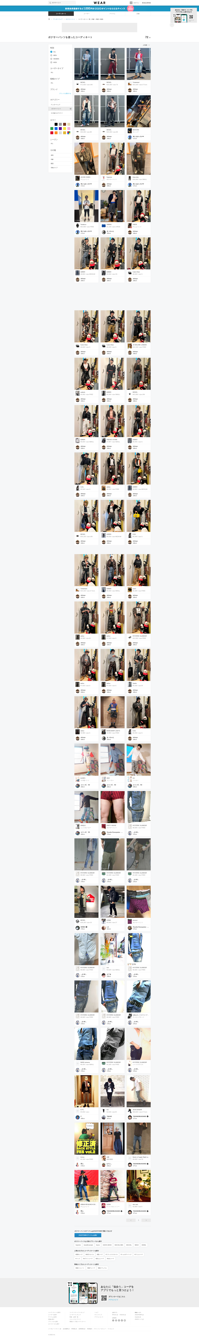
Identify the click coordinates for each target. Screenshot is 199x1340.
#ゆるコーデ (110, 1258)
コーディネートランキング (77, 1312)
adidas (108, 487)
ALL (54, 52)
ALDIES (82, 778)
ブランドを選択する (65, 93)
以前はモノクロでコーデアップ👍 (141, 1015)
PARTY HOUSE (111, 825)
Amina (82, 1157)
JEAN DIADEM (137, 1109)
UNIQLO (83, 825)
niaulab (137, 1317)
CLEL (82, 487)
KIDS (55, 62)
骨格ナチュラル (102, 1268)
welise (82, 636)
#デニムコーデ (139, 1254)
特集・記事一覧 (74, 1317)
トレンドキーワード (75, 1319)
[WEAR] (99, 3)
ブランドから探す (53, 1321)
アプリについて (113, 1299)
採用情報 (81, 1329)
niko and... (136, 1204)
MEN (55, 55)
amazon (135, 920)
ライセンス (111, 1328)
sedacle (82, 392)
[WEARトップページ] (49, 19)
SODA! (109, 1204)
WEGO (137, 1245)
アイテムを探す (52, 1317)
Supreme (109, 177)
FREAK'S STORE (112, 439)
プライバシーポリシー (100, 1328)
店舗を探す (51, 1319)
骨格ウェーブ (91, 1268)
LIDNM (109, 920)
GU (134, 778)
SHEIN (135, 224)
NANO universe (85, 1062)
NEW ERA (136, 130)
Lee (108, 967)
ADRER (82, 272)
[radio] (52, 124)
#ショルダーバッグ (126, 1254)
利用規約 (89, 1328)
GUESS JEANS (107, 1245)
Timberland (136, 82)
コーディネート (61, 13)
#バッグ (78, 1258)
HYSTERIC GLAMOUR (140, 636)
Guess (98, 1245)
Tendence (83, 224)
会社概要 (65, 1329)
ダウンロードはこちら (117, 1296)
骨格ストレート (80, 1268)
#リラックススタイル (112, 1254)
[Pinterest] (125, 1320)
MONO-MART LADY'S (113, 731)
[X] (113, 1320)
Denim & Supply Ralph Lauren (141, 1157)
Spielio (135, 683)
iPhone (114, 1314)
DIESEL (82, 82)
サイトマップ (98, 1314)
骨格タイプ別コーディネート (78, 1321)
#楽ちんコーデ (100, 1258)
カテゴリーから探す (53, 1324)
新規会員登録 (146, 3)
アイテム (112, 13)
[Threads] (119, 1320)
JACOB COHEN (85, 177)
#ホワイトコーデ (88, 1258)
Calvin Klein (136, 272)
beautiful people (88, 1245)
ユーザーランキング (75, 1314)
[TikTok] (122, 1320)
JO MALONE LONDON (140, 345)
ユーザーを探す (52, 1314)
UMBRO (109, 224)
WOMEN (56, 59)
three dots (136, 177)
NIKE (108, 778)
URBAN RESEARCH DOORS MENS (88, 1204)
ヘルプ (96, 1312)
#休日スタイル (90, 1254)
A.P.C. (82, 1109)
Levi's (134, 588)
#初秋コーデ (79, 1254)
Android (122, 1314)
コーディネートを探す (54, 1312)
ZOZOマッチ (138, 1319)
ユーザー (87, 13)
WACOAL (129, 1245)
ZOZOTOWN (138, 1314)
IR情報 (73, 1329)
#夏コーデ (100, 1254)
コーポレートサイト (53, 1329)
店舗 (138, 13)
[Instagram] (116, 1320)
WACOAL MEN (119, 1245)
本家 (108, 1157)
